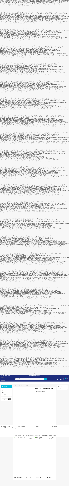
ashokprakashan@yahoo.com (42, 433)
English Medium (4, 392)
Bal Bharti (3, 390)
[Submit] (45, 379)
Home (52, 427)
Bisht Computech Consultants (51, 435)
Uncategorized (4, 388)
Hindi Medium (4, 394)
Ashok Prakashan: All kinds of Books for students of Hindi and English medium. (28, 435)
